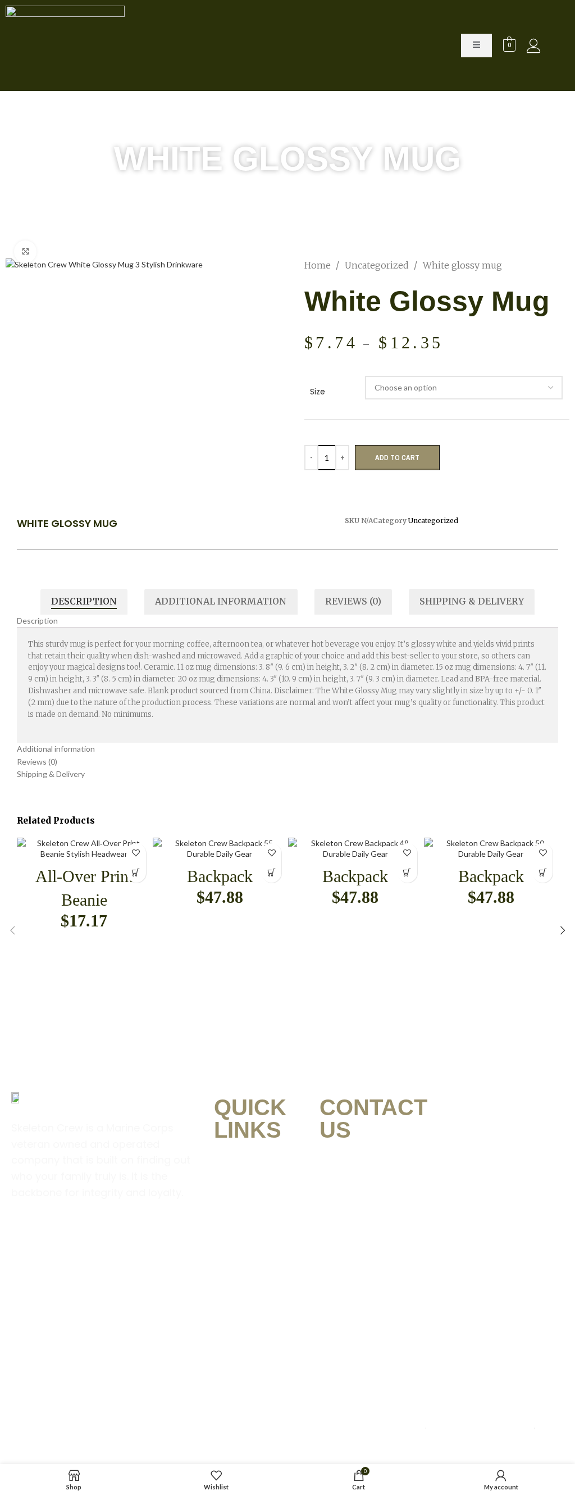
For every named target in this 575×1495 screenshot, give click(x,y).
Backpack (220, 876)
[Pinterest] (95, 1238)
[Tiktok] (164, 1238)
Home (318, 265)
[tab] (83, 602)
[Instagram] (60, 1238)
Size (317, 392)
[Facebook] (25, 1238)
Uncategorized (378, 265)
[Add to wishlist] (136, 853)
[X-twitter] (130, 1238)
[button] (136, 873)
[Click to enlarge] (25, 251)
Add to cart (397, 457)
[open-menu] (476, 45)
